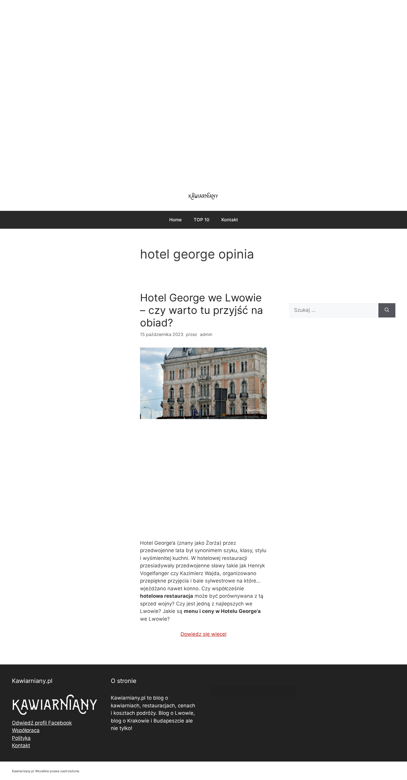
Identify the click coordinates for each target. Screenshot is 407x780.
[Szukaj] (386, 310)
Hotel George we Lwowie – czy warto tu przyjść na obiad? (201, 310)
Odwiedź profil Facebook (42, 723)
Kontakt (229, 219)
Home (175, 219)
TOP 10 (201, 219)
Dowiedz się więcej (203, 634)
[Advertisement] (203, 92)
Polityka (21, 738)
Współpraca (26, 730)
